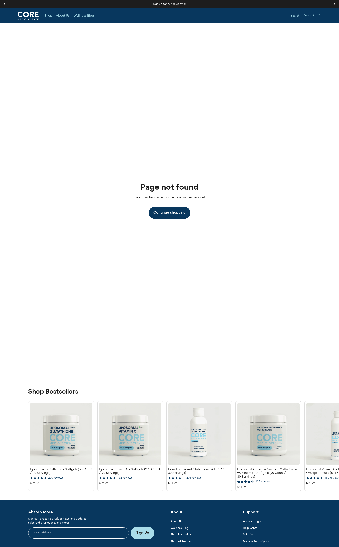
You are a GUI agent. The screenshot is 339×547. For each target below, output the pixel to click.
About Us (176, 521)
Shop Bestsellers (181, 534)
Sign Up (142, 533)
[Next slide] (306, 446)
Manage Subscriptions (257, 541)
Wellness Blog (179, 528)
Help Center (250, 528)
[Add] (86, 459)
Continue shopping (169, 212)
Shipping (248, 534)
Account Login (252, 521)
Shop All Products (182, 541)
